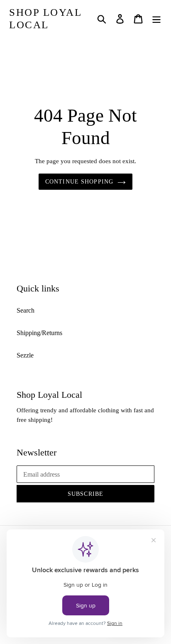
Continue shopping (79, 182)
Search (25, 310)
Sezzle (25, 355)
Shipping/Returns (39, 332)
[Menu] (156, 19)
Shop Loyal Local (45, 18)
